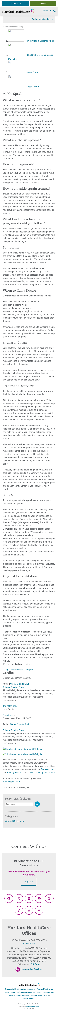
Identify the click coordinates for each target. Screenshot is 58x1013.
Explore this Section (41, 19)
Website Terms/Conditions (19, 995)
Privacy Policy (14, 772)
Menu (46, 11)
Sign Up (29, 882)
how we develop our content (41, 772)
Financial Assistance (45, 989)
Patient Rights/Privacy (45, 992)
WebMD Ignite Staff (19, 724)
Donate (43, 3)
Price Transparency (11, 992)
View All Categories (14, 821)
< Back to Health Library (13, 27)
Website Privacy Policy (40, 995)
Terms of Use (47, 769)
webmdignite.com (11, 782)
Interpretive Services (31, 969)
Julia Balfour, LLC (32, 1006)
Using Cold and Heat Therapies (18, 669)
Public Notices (29, 999)
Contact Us (29, 943)
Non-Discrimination (28, 992)
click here (35, 964)
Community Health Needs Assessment (20, 989)
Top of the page (10, 706)
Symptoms (8, 715)
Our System (15, 3)
